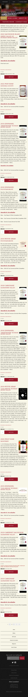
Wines (3, 18)
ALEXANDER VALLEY (8, 287)
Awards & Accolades (14, 640)
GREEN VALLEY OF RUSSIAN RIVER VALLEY (9, 37)
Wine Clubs (12, 18)
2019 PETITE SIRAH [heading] (8, 239)
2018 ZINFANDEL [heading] (7, 187)
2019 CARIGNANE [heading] (7, 579)
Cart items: (23, 1)
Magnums (14, 643)
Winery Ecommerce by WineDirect (14, 691)
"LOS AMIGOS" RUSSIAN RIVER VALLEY (9, 389)
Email (4, 656)
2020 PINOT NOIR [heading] (7, 439)
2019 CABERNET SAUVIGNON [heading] (12, 532)
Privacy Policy (14, 670)
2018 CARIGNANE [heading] (7, 285)
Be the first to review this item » (6, 69)
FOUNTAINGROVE (7, 189)
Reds (14, 629)
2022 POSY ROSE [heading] (7, 84)
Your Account (5, 1)
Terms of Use (14, 672)
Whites (14, 633)
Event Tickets (14, 647)
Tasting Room (8, 22)
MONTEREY (5, 441)
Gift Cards (14, 636)
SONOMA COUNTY (7, 86)
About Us (22, 18)
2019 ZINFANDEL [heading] (7, 124)
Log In (14, 1)
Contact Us (20, 22)
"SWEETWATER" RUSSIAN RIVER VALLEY (9, 126)
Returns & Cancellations (14, 675)
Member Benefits (14, 677)
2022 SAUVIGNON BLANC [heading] (10, 34)
